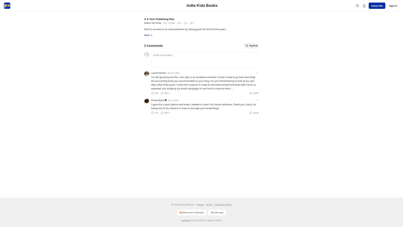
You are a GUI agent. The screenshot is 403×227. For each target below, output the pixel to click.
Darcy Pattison (152, 23)
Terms (209, 204)
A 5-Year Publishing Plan (159, 19)
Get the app (217, 212)
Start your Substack (193, 212)
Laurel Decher (158, 72)
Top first (253, 45)
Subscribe (377, 5)
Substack (186, 220)
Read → (148, 35)
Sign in (393, 5)
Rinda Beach (158, 100)
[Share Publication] (364, 6)
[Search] (357, 6)
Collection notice (223, 204)
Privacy (200, 204)
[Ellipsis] (257, 72)
